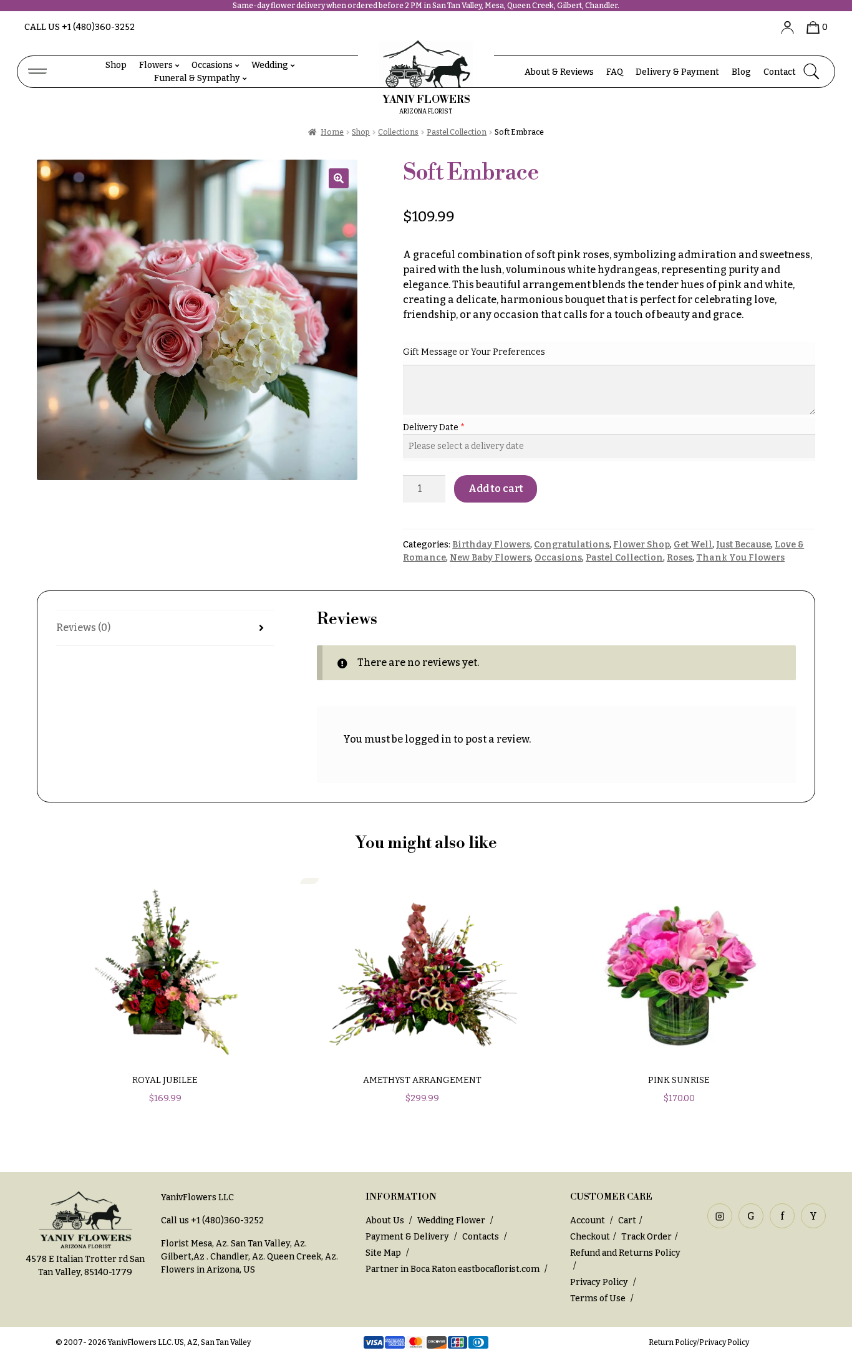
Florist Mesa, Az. (195, 1243)
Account (588, 1220)
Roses (679, 557)
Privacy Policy (599, 1282)
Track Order (646, 1236)
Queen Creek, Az (301, 1256)
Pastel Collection (457, 132)
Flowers (156, 65)
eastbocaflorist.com (499, 1269)
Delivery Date (431, 427)
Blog (741, 72)
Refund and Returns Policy (625, 1253)
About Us (384, 1220)
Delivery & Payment (677, 72)
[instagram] (719, 1215)
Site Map (383, 1253)
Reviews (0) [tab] (83, 627)
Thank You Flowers (740, 557)
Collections (398, 132)
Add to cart (495, 488)
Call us (79, 27)
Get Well (693, 544)
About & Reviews (559, 72)
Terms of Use (598, 1298)
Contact (779, 72)
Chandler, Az (236, 1256)
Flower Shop (641, 544)
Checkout (590, 1236)
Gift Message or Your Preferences (474, 352)
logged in (428, 739)
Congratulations (571, 544)
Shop (116, 65)
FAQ (614, 72)
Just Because (743, 544)
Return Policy (673, 1342)
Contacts (480, 1236)
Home (332, 132)
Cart (627, 1220)
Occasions (212, 65)
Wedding (269, 65)
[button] (339, 178)
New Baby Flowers (490, 557)
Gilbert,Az (183, 1256)
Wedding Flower (451, 1220)
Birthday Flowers (491, 544)
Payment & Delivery (407, 1236)
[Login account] (783, 27)
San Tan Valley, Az (268, 1243)
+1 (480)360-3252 (227, 1220)
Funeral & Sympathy (197, 78)
